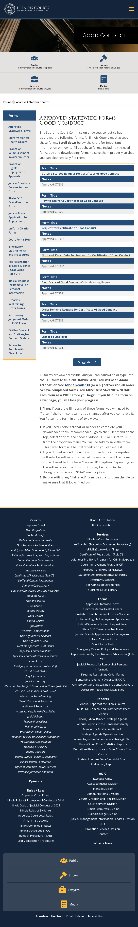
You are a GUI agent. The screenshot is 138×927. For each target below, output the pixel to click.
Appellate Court (35, 595)
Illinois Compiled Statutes (35, 825)
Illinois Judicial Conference (35, 762)
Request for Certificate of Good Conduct (69, 228)
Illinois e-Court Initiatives (102, 539)
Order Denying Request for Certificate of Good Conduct (79, 309)
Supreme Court (35, 525)
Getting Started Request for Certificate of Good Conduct (80, 173)
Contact (103, 834)
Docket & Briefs (35, 535)
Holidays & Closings (35, 747)
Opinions (35, 781)
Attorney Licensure (35, 570)
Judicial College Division (102, 814)
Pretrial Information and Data (35, 772)
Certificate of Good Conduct (61, 282)
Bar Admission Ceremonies (103, 585)
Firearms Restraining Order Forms (16, 304)
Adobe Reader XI (77, 385)
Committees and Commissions (35, 560)
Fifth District (35, 626)
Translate (42, 916)
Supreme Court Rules (35, 795)
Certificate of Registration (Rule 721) (35, 575)
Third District (35, 616)
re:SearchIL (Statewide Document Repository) (102, 544)
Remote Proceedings (35, 721)
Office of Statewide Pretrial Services (35, 767)
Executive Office (102, 778)
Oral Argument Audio (35, 641)
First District (35, 606)
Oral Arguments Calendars (35, 636)
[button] (131, 8)
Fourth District (35, 621)
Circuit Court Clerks (35, 671)
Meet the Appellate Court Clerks (35, 646)
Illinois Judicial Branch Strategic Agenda (102, 719)
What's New (103, 843)
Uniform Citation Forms (19, 230)
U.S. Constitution (102, 525)
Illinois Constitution (102, 520)
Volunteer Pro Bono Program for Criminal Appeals (102, 559)
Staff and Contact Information (35, 580)
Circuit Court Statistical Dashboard (35, 691)
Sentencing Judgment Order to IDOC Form (19, 319)
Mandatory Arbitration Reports (102, 729)
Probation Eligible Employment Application (16, 170)
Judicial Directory (35, 681)
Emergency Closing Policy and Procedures (18, 251)
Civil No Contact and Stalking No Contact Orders (18, 334)
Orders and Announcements (35, 540)
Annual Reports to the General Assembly (102, 724)
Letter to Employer (54, 337)
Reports (103, 699)
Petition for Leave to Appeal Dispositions (35, 555)
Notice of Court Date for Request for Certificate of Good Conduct (86, 255)
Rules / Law (35, 790)
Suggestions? (87, 362)
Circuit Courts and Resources (35, 701)
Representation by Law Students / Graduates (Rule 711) (19, 268)
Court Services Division (102, 804)
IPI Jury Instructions (35, 820)
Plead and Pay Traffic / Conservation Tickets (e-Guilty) (35, 686)
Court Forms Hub (19, 239)
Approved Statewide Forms (32, 102)
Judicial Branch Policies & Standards (35, 757)
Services (102, 534)
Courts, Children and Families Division (102, 799)
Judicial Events (35, 716)
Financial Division (102, 789)
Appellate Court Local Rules (35, 651)
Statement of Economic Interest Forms (102, 574)
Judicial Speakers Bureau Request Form (19, 187)
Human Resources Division (102, 809)
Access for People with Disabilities (16, 349)
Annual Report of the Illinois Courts (102, 704)
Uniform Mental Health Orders (18, 140)
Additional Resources (35, 706)
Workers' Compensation (35, 631)
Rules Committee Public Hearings (35, 565)
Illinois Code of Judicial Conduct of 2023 (35, 805)
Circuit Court (35, 661)
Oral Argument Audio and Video (35, 545)
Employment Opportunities (35, 731)
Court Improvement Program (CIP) (102, 564)
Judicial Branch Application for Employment (18, 217)
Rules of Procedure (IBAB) (35, 836)
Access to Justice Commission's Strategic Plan (102, 739)
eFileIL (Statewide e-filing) (103, 549)
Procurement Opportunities (35, 742)
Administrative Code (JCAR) (35, 830)
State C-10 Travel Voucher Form (18, 202)
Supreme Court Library (35, 585)
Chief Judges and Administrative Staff (35, 666)
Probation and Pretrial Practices (102, 569)
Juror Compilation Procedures (35, 841)
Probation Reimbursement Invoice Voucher (18, 153)
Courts (35, 520)
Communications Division (103, 794)
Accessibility (95, 916)
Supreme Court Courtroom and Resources (35, 590)
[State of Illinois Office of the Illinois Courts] (26, 9)
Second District (35, 611)
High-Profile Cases (35, 726)
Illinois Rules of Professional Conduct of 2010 (35, 800)
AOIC (102, 774)
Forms (7, 102)
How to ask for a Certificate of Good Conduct (72, 201)
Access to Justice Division (102, 783)
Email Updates (75, 916)
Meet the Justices (35, 530)
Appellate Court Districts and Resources (35, 656)
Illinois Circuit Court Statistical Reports (102, 744)
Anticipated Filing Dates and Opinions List (35, 550)
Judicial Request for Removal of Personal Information (18, 287)
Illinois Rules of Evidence (35, 810)
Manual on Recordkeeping (35, 696)
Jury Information (35, 676)
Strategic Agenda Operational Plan (102, 734)
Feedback (57, 916)
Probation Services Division (102, 829)
